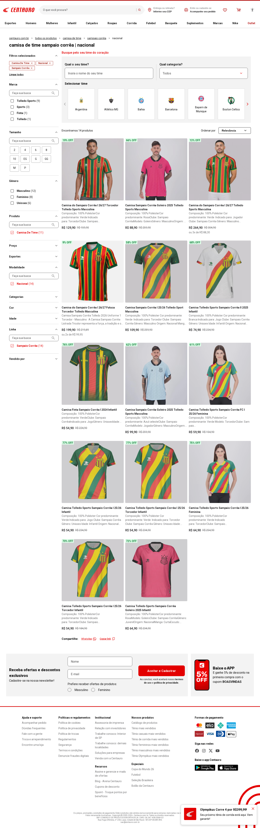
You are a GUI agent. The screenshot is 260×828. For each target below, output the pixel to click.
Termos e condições (70, 750)
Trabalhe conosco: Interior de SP (110, 735)
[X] (210, 750)
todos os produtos (46, 38)
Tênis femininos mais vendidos (150, 744)
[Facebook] (197, 750)
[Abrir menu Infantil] (78, 23)
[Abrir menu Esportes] (17, 23)
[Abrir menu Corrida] (138, 23)
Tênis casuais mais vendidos (149, 733)
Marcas (218, 23)
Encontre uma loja (33, 744)
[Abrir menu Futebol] (157, 23)
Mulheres (52, 23)
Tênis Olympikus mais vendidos (150, 755)
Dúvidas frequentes (33, 728)
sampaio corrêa (96, 38)
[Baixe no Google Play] (205, 768)
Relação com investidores (110, 728)
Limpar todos (16, 74)
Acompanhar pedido (34, 722)
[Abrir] (241, 73)
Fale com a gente (32, 733)
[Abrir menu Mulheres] (59, 23)
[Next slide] (247, 104)
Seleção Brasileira (142, 780)
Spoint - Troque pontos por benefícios (111, 794)
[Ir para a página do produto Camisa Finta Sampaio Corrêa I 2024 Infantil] (93, 374)
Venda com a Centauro (109, 758)
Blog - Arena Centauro (108, 781)
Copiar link (105, 639)
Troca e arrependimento (36, 739)
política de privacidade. (166, 682)
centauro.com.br (19, 38)
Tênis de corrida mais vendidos (150, 739)
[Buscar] (139, 9)
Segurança (65, 744)
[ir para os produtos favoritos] (225, 9)
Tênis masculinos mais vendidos (151, 750)
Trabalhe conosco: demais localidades (110, 745)
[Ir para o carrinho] (238, 9)
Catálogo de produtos (144, 722)
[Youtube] (217, 750)
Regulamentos (67, 739)
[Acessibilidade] (252, 9)
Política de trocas (68, 733)
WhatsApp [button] (86, 639)
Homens (31, 23)
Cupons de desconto (107, 786)
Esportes (10, 23)
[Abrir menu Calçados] (99, 23)
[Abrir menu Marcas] (224, 23)
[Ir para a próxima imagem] (119, 169)
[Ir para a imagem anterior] (66, 169)
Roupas (112, 23)
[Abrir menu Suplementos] (205, 23)
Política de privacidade (71, 728)
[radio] (14, 150)
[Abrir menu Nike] (239, 23)
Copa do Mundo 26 (143, 769)
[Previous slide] (65, 104)
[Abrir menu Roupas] (118, 23)
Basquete (171, 23)
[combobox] (89, 10)
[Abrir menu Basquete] (178, 23)
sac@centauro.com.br (130, 822)
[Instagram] (204, 750)
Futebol (151, 23)
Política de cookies (69, 722)
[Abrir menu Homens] (38, 23)
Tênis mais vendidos (144, 728)
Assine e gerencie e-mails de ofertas (110, 773)
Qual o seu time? (77, 64)
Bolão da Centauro (143, 785)
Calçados (92, 23)
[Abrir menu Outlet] (256, 23)
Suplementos (195, 23)
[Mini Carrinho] (238, 9)
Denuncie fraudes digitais (73, 755)
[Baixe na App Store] (228, 768)
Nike (235, 23)
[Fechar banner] (253, 808)
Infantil (72, 23)
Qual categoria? (171, 64)
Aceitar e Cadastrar (161, 671)
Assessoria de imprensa (109, 722)
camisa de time (72, 38)
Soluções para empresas (110, 752)
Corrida (132, 23)
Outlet (251, 23)
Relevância (229, 130)
